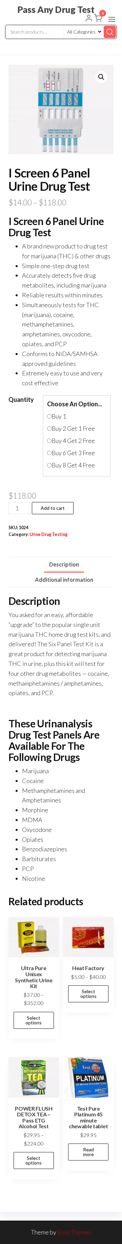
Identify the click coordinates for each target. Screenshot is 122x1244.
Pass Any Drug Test (56, 9)
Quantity (21, 399)
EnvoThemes (74, 1232)
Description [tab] (64, 564)
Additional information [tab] (64, 579)
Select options (33, 1020)
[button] (111, 19)
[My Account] (89, 18)
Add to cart (53, 508)
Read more (88, 1152)
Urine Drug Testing (48, 534)
